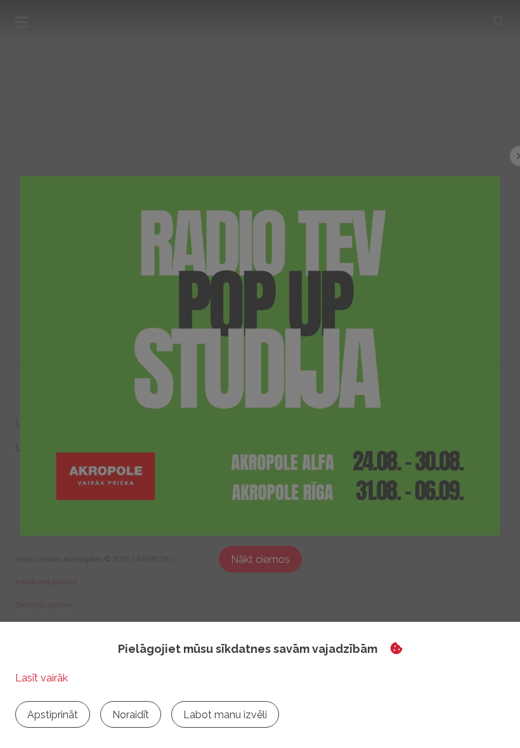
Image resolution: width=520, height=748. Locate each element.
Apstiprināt (52, 715)
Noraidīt (130, 715)
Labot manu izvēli (225, 715)
